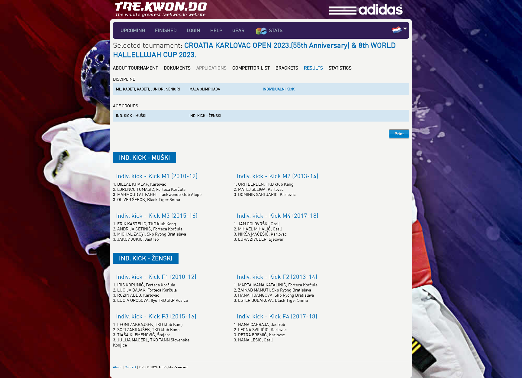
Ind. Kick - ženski (205, 115)
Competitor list (251, 67)
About (117, 367)
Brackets (287, 67)
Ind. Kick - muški (131, 115)
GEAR (238, 30)
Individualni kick (279, 89)
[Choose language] (405, 28)
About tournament (135, 67)
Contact (130, 367)
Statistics (340, 67)
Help (216, 30)
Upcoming (133, 30)
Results (313, 67)
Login (193, 30)
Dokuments (177, 67)
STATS (275, 30)
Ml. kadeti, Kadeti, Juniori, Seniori (148, 89)
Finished (166, 30)
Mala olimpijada (204, 89)
